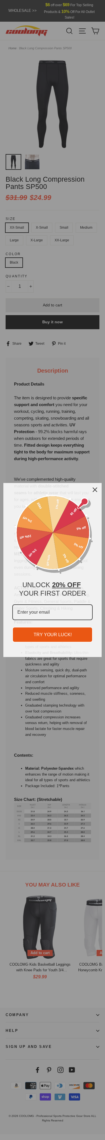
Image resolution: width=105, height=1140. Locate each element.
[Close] (95, 489)
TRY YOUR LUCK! (53, 634)
